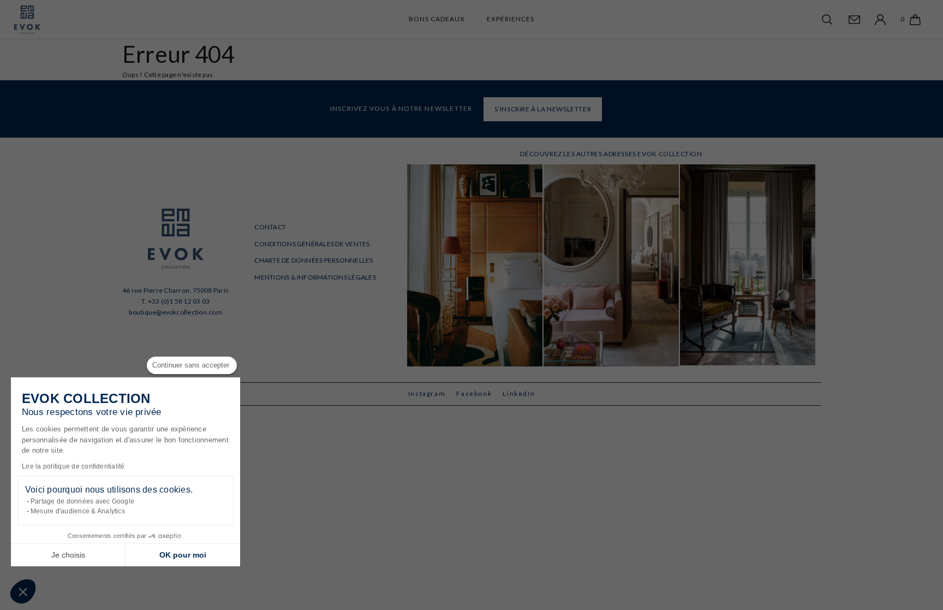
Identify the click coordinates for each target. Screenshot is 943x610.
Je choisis (68, 554)
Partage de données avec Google (82, 501)
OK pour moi (182, 554)
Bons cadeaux (437, 19)
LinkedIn (519, 393)
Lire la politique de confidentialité (73, 466)
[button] (23, 591)
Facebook (474, 393)
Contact (270, 227)
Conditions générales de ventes (311, 244)
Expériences (510, 19)
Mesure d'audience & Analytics (78, 511)
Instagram (427, 393)
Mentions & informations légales (314, 277)
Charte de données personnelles (313, 260)
